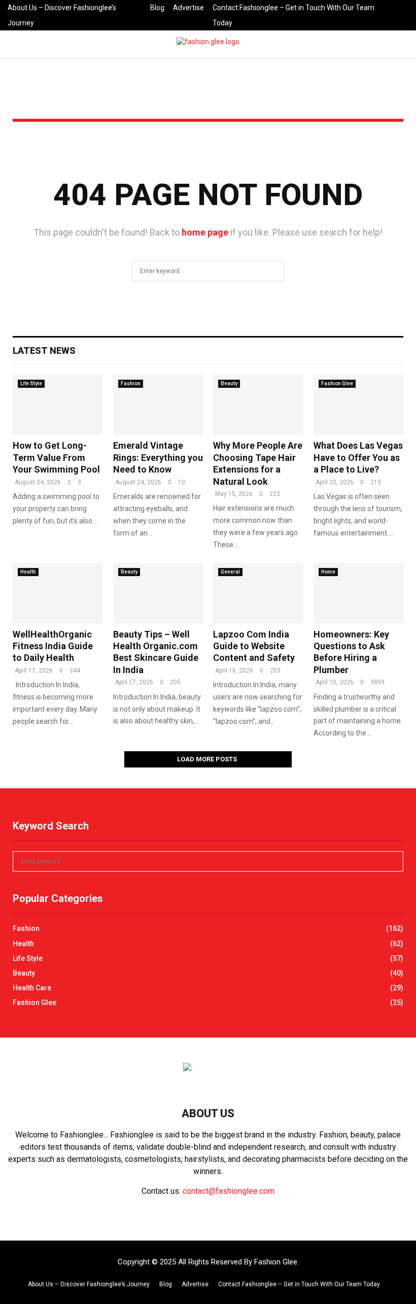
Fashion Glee (337, 383)
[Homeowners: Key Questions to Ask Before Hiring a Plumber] (359, 593)
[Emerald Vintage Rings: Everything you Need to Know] (158, 404)
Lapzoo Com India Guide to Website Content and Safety (254, 646)
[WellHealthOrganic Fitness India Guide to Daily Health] (58, 593)
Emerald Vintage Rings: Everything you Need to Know (158, 457)
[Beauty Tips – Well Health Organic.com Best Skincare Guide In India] (158, 593)
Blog (157, 8)
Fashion (131, 383)
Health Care (32, 988)
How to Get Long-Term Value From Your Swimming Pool (56, 457)
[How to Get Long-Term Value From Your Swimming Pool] (58, 404)
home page (205, 232)
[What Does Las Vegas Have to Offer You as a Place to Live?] (359, 404)
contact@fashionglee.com (228, 1191)
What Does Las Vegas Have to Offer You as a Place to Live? (358, 457)
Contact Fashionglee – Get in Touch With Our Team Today (293, 15)
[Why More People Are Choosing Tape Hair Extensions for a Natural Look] (258, 404)
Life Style (31, 383)
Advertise (188, 8)
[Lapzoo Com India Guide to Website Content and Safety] (258, 593)
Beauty (229, 383)
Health (28, 572)
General (230, 572)
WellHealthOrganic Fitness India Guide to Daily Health (53, 646)
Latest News (44, 350)
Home (328, 572)
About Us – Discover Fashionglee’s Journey (62, 15)
